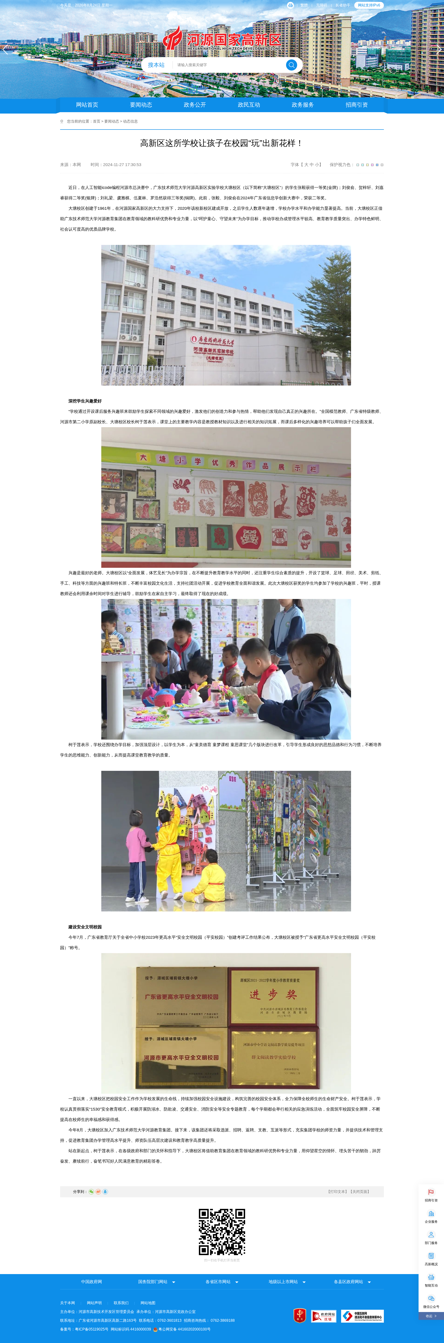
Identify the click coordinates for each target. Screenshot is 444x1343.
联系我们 (121, 1303)
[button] (5, 49)
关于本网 (67, 1303)
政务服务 (303, 105)
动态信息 (130, 121)
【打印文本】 (338, 1192)
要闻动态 (141, 105)
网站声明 (94, 1303)
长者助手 (343, 5)
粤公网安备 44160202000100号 (184, 1329)
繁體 (304, 5)
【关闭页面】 (360, 1192)
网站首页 (87, 105)
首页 (96, 121)
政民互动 (249, 105)
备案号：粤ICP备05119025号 (84, 1329)
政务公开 (195, 105)
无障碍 (321, 5)
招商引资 (357, 105)
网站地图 (148, 1303)
